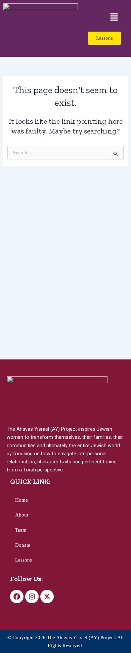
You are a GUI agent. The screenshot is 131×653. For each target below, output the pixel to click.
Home (21, 500)
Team (21, 530)
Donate (22, 545)
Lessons (23, 560)
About (21, 514)
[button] (114, 17)
